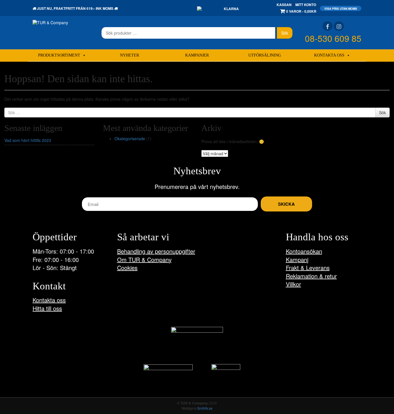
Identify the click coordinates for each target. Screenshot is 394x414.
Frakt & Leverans (308, 267)
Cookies (127, 267)
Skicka (286, 204)
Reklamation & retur (311, 276)
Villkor (293, 284)
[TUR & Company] (50, 22)
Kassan (284, 4)
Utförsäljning (264, 55)
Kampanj (297, 259)
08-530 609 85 (333, 38)
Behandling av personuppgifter (156, 251)
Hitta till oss (47, 308)
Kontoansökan (304, 251)
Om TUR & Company (144, 259)
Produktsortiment (59, 55)
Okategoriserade (130, 138)
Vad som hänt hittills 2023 (27, 140)
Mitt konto (305, 4)
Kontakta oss (329, 55)
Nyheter (129, 55)
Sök (284, 33)
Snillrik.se (205, 408)
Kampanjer (197, 55)
